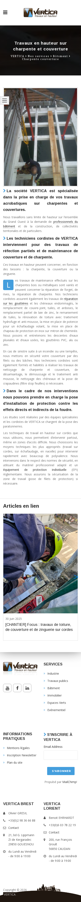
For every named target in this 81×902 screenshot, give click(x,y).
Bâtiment (60, 56)
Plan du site (14, 762)
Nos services (38, 56)
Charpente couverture (40, 59)
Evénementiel (56, 710)
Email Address (53, 747)
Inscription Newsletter (21, 755)
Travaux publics (57, 681)
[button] (76, 577)
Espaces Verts (56, 703)
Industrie (53, 673)
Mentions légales (18, 748)
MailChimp (69, 782)
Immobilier (54, 695)
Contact (13, 828)
